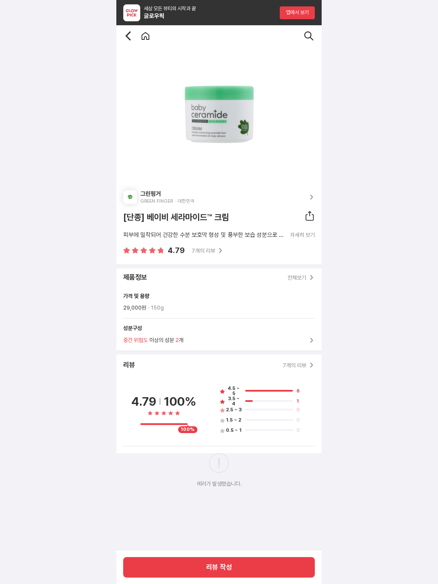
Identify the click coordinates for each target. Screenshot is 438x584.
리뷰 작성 (219, 567)
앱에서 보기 (297, 12)
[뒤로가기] (128, 36)
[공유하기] (310, 216)
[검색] (309, 36)
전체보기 (296, 277)
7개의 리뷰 (203, 251)
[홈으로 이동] (145, 36)
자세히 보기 (302, 235)
